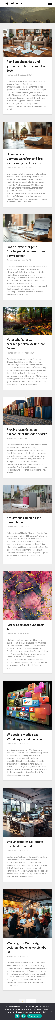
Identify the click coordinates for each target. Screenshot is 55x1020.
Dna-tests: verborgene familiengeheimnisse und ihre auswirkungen (26, 251)
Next (31, 1002)
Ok (17, 1016)
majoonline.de (12, 3)
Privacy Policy (34, 1016)
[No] (51, 1011)
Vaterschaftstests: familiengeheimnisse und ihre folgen (26, 344)
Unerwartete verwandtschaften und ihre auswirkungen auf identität (25, 158)
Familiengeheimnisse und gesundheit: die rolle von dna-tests (26, 66)
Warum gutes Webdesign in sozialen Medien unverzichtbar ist (27, 947)
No (23, 1016)
